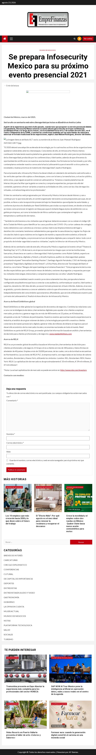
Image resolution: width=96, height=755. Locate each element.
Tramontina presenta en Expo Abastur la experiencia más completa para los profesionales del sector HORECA (25, 689)
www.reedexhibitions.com (60, 334)
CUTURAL (8, 574)
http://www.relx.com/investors (73, 370)
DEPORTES (9, 583)
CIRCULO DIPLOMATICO (15, 565)
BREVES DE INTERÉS (13, 555)
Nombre (10, 434)
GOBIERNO (9, 602)
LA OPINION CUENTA (14, 606)
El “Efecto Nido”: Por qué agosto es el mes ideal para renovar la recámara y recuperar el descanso (47, 521)
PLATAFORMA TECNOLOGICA (18, 625)
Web (8, 451)
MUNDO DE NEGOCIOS (48, 50)
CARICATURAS (11, 560)
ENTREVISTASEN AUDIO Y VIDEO (19, 593)
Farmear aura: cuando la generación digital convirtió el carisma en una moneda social (68, 735)
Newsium (61, 752)
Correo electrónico (15, 443)
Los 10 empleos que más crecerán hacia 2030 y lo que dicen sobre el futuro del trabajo (18, 520)
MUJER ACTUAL (11, 611)
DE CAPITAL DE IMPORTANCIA (18, 579)
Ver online (88, 39)
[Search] (74, 38)
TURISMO (8, 639)
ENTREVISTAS (10, 588)
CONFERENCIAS (11, 569)
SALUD (7, 630)
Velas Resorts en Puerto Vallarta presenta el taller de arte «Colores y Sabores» (23, 735)
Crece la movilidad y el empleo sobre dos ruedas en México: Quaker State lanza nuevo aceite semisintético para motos (77, 524)
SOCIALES (8, 634)
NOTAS (7, 620)
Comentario (12, 400)
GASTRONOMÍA (11, 597)
